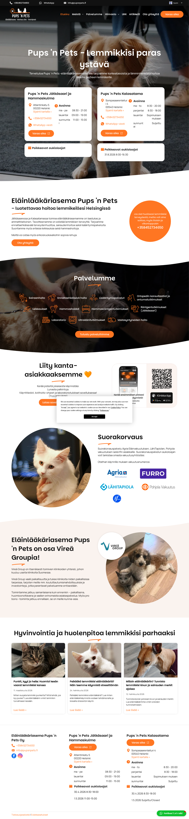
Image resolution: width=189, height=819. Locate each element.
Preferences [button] (104, 410)
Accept (94, 417)
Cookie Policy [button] (116, 408)
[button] (171, 813)
